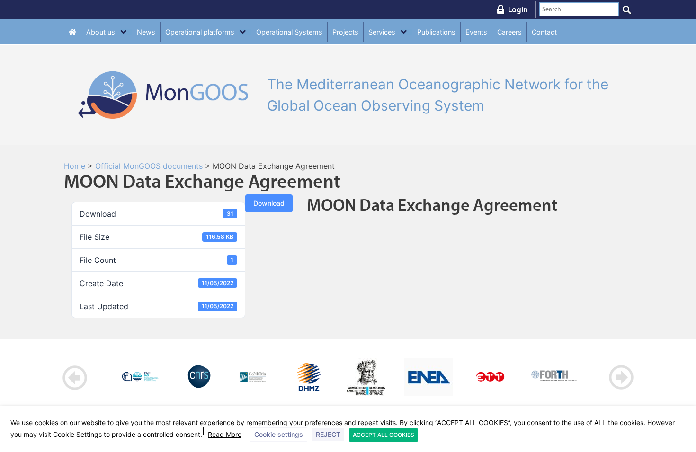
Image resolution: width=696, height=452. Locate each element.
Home (74, 166)
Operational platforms (199, 32)
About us (100, 32)
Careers (509, 32)
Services (381, 32)
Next (621, 378)
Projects (345, 32)
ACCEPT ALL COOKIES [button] (383, 434)
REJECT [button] (328, 434)
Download (269, 203)
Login (518, 9)
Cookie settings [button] (278, 434)
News (146, 32)
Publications (436, 32)
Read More (224, 434)
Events (476, 32)
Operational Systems (289, 32)
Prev (75, 378)
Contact (544, 32)
